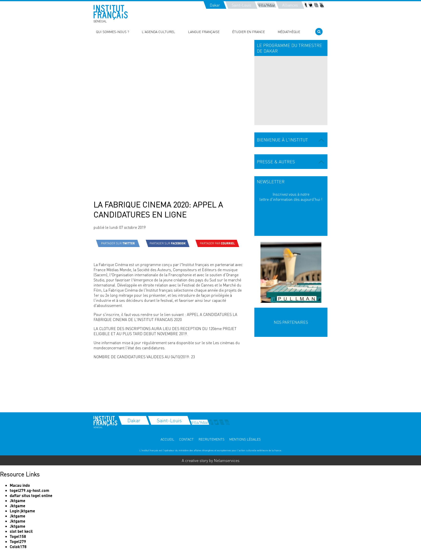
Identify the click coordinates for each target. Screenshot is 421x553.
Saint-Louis (241, 5)
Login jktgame (22, 510)
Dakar (215, 5)
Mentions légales (245, 439)
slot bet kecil (21, 531)
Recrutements (211, 439)
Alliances (290, 5)
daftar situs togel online (31, 495)
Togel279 (18, 541)
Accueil (167, 439)
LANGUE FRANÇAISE (204, 31)
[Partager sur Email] (217, 243)
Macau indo (20, 485)
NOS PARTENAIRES (291, 322)
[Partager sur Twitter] (118, 243)
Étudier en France (248, 31)
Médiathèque (289, 31)
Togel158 (18, 536)
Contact (186, 439)
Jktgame (17, 500)
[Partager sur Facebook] (167, 243)
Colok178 (18, 546)
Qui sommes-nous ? (112, 31)
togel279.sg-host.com (29, 490)
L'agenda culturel (158, 31)
